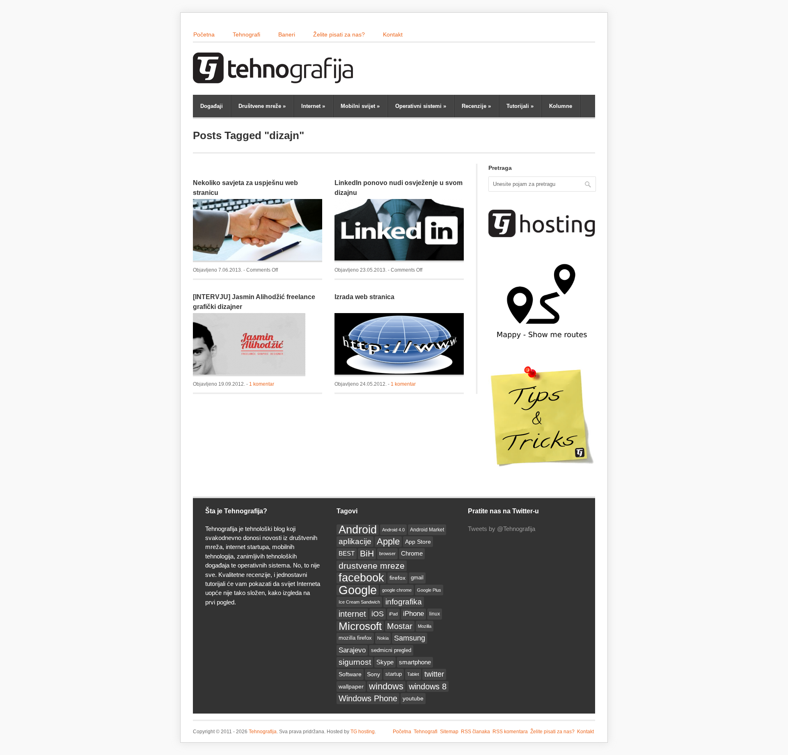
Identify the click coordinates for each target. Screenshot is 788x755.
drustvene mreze (372, 565)
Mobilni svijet (360, 106)
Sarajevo (352, 650)
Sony (373, 674)
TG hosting (362, 731)
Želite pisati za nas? (339, 34)
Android (358, 529)
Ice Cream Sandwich (359, 601)
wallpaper (351, 686)
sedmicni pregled (391, 650)
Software (350, 674)
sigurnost (355, 662)
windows (386, 686)
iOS (377, 614)
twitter (434, 674)
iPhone (413, 614)
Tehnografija (263, 731)
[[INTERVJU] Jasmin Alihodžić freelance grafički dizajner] (249, 344)
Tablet (413, 674)
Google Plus (429, 590)
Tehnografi (246, 34)
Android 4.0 (393, 529)
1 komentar (261, 384)
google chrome (397, 590)
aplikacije (355, 541)
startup (393, 674)
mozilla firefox (355, 638)
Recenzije (476, 106)
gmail (417, 577)
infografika (403, 601)
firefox (397, 577)
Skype (385, 662)
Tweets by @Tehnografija (501, 528)
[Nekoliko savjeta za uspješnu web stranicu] (257, 230)
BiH (367, 553)
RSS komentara (510, 731)
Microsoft (360, 626)
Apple (388, 541)
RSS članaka (475, 731)
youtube (413, 698)
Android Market (427, 530)
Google (358, 590)
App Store (418, 541)
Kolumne (560, 106)
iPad (393, 613)
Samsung (409, 638)
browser (387, 553)
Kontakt (393, 34)
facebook (361, 577)
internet (352, 613)
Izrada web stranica (364, 296)
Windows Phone (368, 698)
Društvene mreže (262, 106)
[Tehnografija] (275, 79)
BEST (347, 553)
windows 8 (428, 686)
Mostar (399, 626)
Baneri (286, 34)
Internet (313, 106)
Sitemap (449, 731)
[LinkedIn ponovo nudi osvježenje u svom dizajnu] (399, 230)
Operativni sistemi (420, 106)
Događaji (211, 106)
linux (434, 614)
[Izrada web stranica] (399, 344)
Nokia (383, 638)
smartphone (415, 662)
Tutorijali (520, 106)
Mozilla (424, 626)
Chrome (412, 553)
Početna (204, 34)
